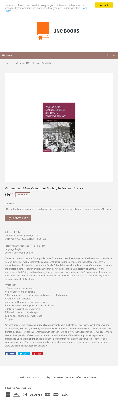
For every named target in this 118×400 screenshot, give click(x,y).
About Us (31, 377)
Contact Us (58, 377)
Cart (113, 55)
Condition (9, 203)
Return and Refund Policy (77, 377)
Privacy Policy (44, 377)
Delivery (93, 377)
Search (21, 377)
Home (7, 63)
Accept (104, 5)
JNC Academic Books (21, 388)
